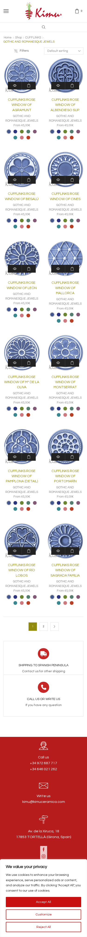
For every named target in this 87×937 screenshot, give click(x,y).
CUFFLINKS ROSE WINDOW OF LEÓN (22, 285)
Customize (43, 914)
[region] (43, 898)
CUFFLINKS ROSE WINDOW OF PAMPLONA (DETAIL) (22, 476)
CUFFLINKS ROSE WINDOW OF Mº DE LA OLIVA (21, 382)
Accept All (43, 902)
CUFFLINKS (33, 37)
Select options (29, 85)
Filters (24, 50)
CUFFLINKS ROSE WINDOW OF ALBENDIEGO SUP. (65, 105)
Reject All (43, 927)
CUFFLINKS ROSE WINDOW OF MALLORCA (65, 288)
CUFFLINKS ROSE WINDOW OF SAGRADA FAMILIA (65, 570)
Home (8, 37)
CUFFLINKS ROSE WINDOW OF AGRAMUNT (21, 105)
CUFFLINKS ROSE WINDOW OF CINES (65, 196)
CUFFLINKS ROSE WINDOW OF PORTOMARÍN (65, 476)
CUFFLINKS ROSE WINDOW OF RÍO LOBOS (21, 570)
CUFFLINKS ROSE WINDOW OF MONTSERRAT (65, 382)
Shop (18, 37)
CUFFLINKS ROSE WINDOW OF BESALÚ (22, 196)
